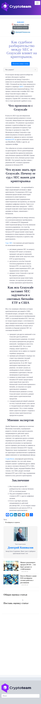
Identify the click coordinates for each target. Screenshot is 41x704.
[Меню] (37, 3)
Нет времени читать (20, 27)
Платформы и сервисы (12, 522)
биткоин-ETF (10, 139)
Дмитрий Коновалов (22, 32)
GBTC (21, 86)
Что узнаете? (9, 70)
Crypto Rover (9, 459)
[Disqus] (21, 643)
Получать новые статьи (20, 64)
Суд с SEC (9, 243)
